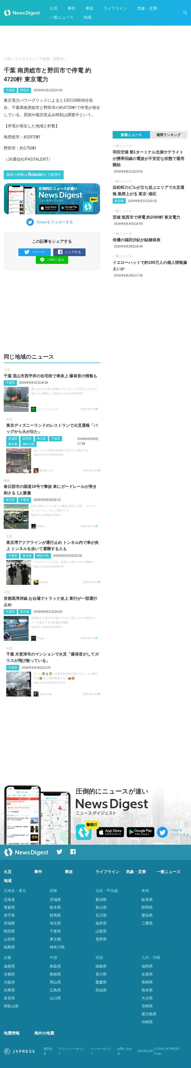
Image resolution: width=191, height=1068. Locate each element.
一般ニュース (62, 17)
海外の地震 (44, 1033)
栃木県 (55, 907)
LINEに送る (56, 260)
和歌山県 (11, 1006)
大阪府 (9, 982)
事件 (72, 8)
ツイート (38, 252)
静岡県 (147, 907)
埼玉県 (41, 438)
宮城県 (9, 923)
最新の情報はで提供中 (33, 175)
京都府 (9, 974)
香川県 (101, 974)
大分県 (147, 998)
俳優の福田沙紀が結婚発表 (136, 240)
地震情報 (12, 1033)
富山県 (101, 907)
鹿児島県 (149, 1014)
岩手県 (9, 915)
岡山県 (55, 982)
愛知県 (147, 915)
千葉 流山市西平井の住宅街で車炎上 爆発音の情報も (50, 376)
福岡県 (147, 966)
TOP (7, 59)
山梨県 (101, 931)
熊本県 (147, 990)
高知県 (101, 990)
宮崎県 (147, 1006)
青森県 (9, 907)
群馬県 (27, 438)
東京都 (12, 444)
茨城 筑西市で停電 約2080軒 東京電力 (146, 217)
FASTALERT (146, 1051)
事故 (90, 8)
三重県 (147, 923)
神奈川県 (29, 444)
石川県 (101, 915)
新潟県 (101, 899)
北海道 (9, 899)
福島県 (9, 947)
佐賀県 (147, 974)
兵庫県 (9, 990)
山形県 (9, 939)
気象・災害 (147, 8)
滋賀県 (9, 966)
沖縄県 (147, 1022)
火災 (54, 8)
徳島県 (101, 966)
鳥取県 (55, 966)
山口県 (55, 998)
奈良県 (9, 998)
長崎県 (147, 982)
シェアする (73, 252)
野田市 (58, 59)
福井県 (101, 923)
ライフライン (115, 8)
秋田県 (9, 931)
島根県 (55, 974)
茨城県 (12, 438)
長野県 (101, 939)
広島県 (55, 990)
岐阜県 (147, 899)
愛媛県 (101, 982)
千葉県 (44, 59)
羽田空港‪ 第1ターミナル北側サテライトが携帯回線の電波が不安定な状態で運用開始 (148, 158)
